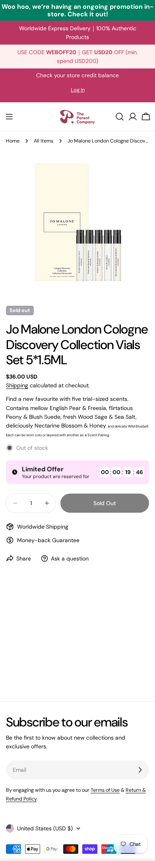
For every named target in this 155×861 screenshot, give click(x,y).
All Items (43, 141)
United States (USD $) (45, 828)
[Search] (120, 117)
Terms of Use (105, 790)
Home (12, 141)
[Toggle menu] (9, 117)
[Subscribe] (140, 769)
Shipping (17, 385)
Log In (78, 89)
